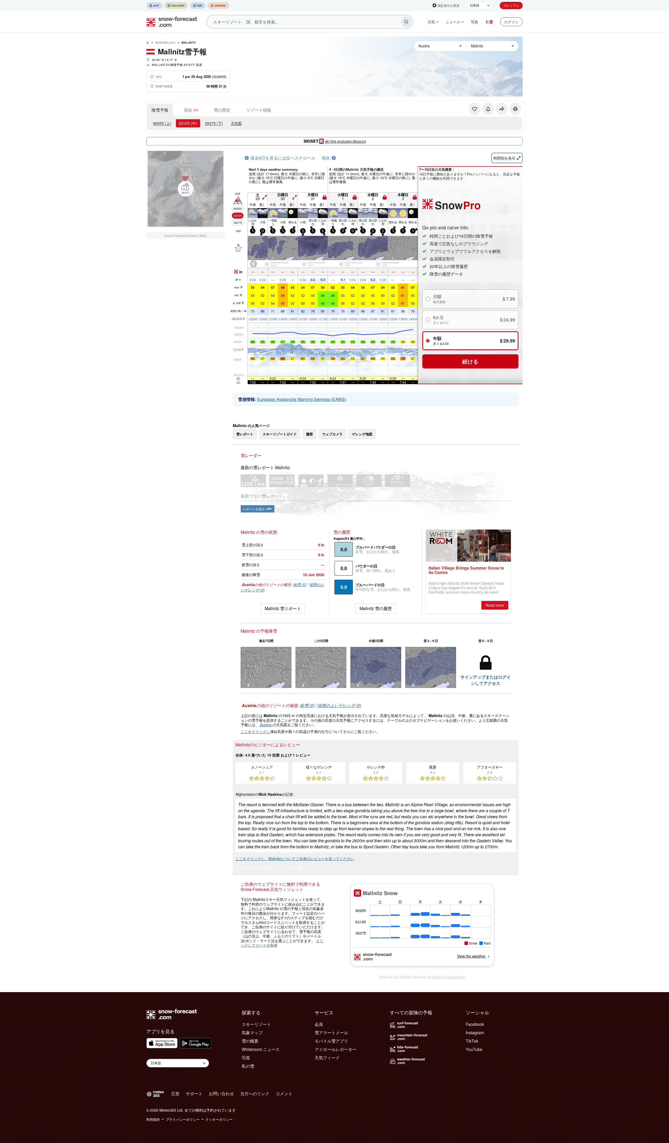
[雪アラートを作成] (488, 109)
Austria (165, 42)
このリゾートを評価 (254, 868)
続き (238, 250)
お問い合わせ (221, 1093)
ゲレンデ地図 (362, 433)
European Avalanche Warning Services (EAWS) (301, 399)
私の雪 (248, 1066)
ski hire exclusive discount (345, 141)
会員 (319, 1024)
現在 (188, 110)
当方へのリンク (254, 1093)
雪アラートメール (331, 1033)
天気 (431, 21)
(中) (188, 123)
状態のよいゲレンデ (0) (339, 705)
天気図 (236, 123)
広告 (175, 1093)
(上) (162, 123)
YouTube (474, 1049)
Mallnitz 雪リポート (283, 608)
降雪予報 (160, 110)
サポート (194, 1093)
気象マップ (252, 1033)
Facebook (475, 1024)
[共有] (501, 109)
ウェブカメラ (332, 433)
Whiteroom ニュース (261, 1049)
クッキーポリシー (219, 1119)
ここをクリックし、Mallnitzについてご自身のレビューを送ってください (294, 858)
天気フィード (327, 1058)
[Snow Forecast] (170, 21)
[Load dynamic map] (185, 189)
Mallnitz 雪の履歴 (376, 608)
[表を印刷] (515, 109)
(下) (214, 123)
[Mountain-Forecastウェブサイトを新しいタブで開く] (176, 5)
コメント (284, 1093)
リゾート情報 (258, 110)
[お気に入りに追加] (474, 109)
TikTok (472, 1041)
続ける (470, 361)
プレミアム (511, 5)
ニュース (453, 21)
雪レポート (244, 433)
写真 (474, 21)
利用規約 (153, 1119)
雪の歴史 (222, 110)
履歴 (309, 433)
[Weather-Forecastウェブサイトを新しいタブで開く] (218, 5)
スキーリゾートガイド (280, 433)
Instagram (475, 1033)
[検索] (406, 21)
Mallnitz (188, 42)
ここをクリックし (255, 731)
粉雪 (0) (299, 584)
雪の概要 (250, 1041)
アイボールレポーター (335, 1049)
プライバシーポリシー (183, 1119)
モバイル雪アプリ (331, 1041)
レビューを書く (292, 868)
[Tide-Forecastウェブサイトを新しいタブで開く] (197, 5)
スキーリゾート (256, 1024)
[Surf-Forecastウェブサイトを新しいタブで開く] (154, 5)
